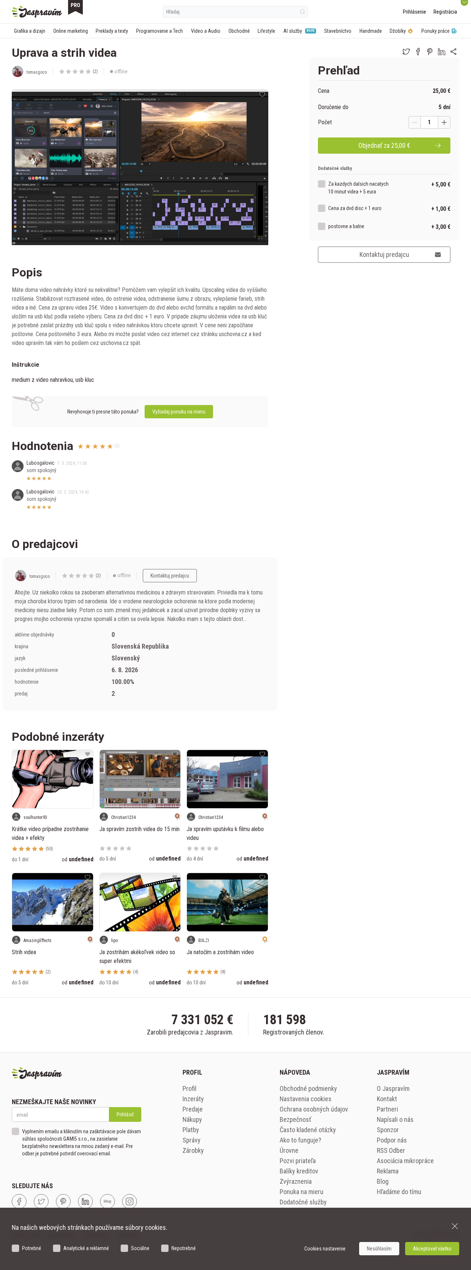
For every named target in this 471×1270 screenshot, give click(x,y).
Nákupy (192, 1119)
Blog (383, 1181)
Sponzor (388, 1130)
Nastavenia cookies (306, 1099)
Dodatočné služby (303, 1202)
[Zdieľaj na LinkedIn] (441, 51)
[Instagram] (129, 1201)
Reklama (388, 1171)
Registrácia (445, 12)
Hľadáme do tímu (399, 1192)
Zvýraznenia (296, 1181)
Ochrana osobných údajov (314, 1109)
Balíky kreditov (299, 1171)
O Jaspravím (393, 1088)
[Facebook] (19, 1201)
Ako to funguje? (300, 1140)
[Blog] (107, 1201)
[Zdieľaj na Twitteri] (406, 51)
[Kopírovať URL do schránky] (453, 51)
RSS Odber (391, 1150)
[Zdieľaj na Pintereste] (430, 51)
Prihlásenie (414, 12)
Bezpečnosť (295, 1119)
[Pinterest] (63, 1201)
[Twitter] (41, 1201)
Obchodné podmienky (308, 1088)
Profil (189, 1088)
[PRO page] (75, 7)
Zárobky (193, 1150)
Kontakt (387, 1099)
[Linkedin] (85, 1201)
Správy (192, 1140)
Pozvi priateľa (298, 1161)
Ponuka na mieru (301, 1192)
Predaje (193, 1109)
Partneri (387, 1109)
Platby (191, 1130)
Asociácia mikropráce (405, 1161)
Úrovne (289, 1150)
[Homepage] (37, 12)
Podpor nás (392, 1140)
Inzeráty (193, 1099)
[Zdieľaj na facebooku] (418, 51)
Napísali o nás (395, 1119)
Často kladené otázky (308, 1130)
